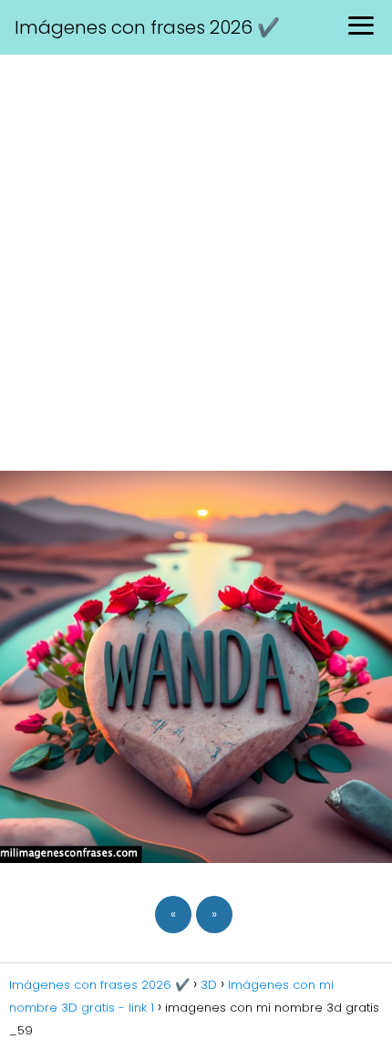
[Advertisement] (196, 260)
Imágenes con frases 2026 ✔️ (147, 27)
